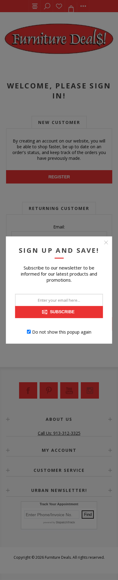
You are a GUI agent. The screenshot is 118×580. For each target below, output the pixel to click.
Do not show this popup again (61, 332)
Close (106, 242)
